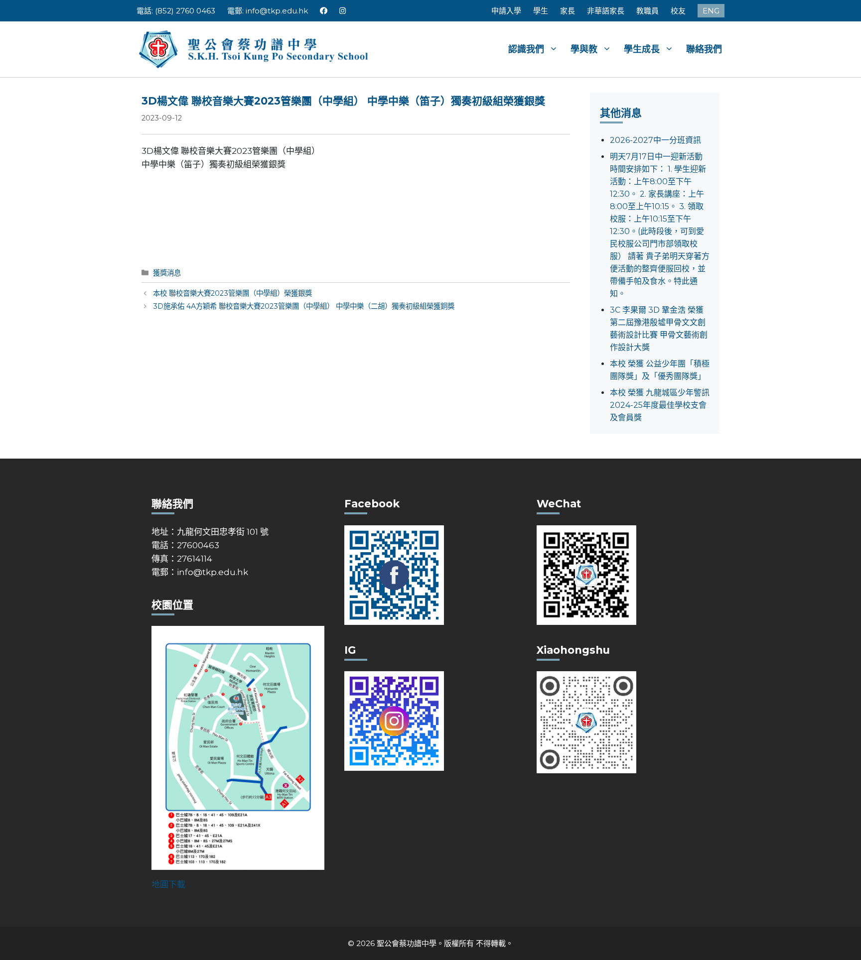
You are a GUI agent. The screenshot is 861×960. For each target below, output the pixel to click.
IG (343, 10)
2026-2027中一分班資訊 (655, 140)
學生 (540, 10)
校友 (678, 10)
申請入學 (506, 10)
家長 (567, 10)
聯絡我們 (704, 49)
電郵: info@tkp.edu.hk (267, 10)
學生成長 (642, 49)
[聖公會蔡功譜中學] (255, 48)
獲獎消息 (167, 272)
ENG (711, 10)
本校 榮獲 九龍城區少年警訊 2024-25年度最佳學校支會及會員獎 (660, 405)
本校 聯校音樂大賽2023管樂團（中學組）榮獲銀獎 (232, 293)
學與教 (584, 49)
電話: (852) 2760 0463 (176, 10)
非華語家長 (605, 10)
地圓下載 (168, 884)
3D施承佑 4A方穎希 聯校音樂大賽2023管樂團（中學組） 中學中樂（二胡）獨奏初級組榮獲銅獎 (303, 306)
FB (323, 10)
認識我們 (526, 49)
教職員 (647, 10)
